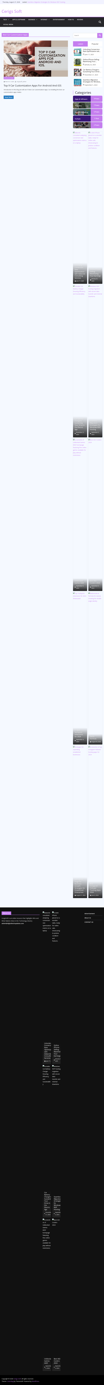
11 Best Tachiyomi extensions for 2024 (79, 733)
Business (31, 20)
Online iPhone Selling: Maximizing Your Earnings (91, 60)
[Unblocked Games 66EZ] (80, 515)
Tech (5, 20)
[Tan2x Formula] (95, 668)
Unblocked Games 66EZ (79, 582)
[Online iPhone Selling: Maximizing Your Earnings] (95, 207)
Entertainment (59, 20)
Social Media (8, 24)
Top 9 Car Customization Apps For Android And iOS (32, 85)
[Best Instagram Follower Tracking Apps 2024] (95, 822)
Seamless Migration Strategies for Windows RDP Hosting (46, 2)
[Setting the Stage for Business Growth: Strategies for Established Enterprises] (80, 822)
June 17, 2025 (89, 54)
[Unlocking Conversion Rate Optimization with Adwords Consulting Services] (80, 207)
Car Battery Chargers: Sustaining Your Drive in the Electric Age (92, 71)
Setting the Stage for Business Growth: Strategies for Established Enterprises (80, 886)
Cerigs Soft (12, 11)
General (78, 125)
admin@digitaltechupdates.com (13, 923)
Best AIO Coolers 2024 (95, 582)
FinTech (78, 119)
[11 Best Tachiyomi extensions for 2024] (80, 668)
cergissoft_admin (21, 81)
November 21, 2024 (91, 75)
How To (71, 20)
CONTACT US (88, 922)
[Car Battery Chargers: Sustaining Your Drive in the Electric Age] (80, 361)
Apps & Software (18, 20)
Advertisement (89, 914)
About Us (87, 918)
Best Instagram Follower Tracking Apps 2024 (95, 888)
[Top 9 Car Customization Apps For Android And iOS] (36, 59)
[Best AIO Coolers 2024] (95, 515)
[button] (8, 19)
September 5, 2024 (91, 85)
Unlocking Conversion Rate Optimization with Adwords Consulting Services (91, 50)
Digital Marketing (81, 112)
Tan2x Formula (93, 738)
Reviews (80, 20)
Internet (44, 20)
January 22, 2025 (90, 65)
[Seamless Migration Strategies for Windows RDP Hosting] (95, 361)
